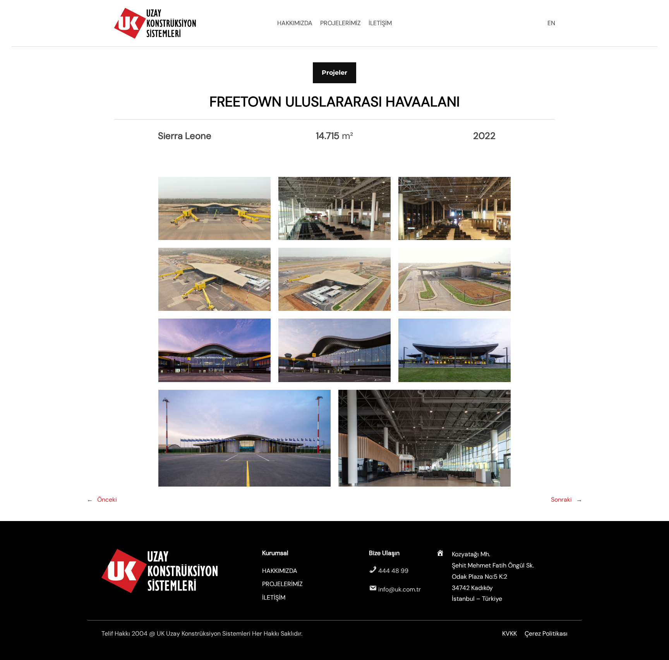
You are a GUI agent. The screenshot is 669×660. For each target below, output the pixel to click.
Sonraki (561, 499)
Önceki (107, 499)
